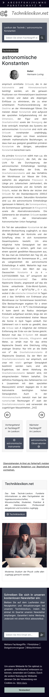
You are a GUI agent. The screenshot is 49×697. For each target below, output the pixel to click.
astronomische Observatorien (38, 442)
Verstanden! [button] (24, 690)
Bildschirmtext (33, 647)
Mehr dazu (22, 683)
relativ (18, 362)
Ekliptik (6, 190)
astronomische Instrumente (14, 445)
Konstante (24, 112)
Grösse (28, 84)
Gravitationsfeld (10, 122)
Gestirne (6, 108)
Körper (5, 317)
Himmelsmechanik (37, 87)
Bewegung (37, 122)
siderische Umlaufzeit (26, 293)
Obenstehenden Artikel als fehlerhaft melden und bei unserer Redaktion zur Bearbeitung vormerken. (26, 466)
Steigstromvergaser (14, 647)
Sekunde (23, 338)
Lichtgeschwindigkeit (13, 159)
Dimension (7, 118)
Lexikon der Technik (14, 27)
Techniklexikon (17, 514)
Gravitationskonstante (13, 173)
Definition (15, 269)
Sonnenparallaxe (37, 204)
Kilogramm (40, 207)
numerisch (7, 400)
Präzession (37, 180)
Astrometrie (8, 87)
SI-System (28, 334)
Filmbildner (33, 644)
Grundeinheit (8, 338)
